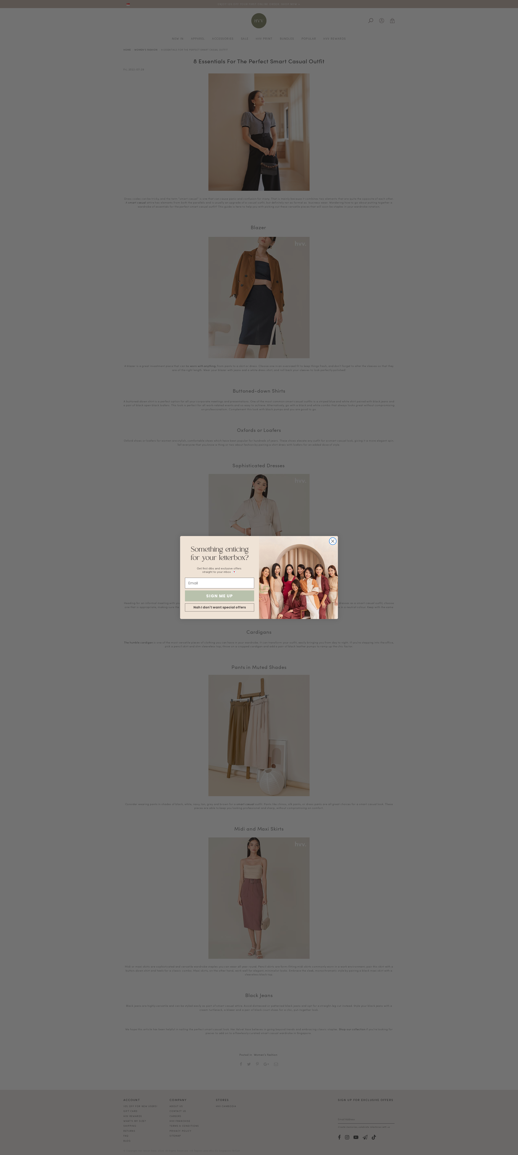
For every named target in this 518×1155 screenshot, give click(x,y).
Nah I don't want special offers (219, 607)
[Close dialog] (332, 541)
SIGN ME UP (219, 596)
